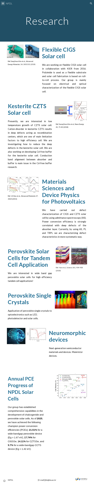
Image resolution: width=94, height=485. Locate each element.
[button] (3, 3)
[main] (47, 21)
